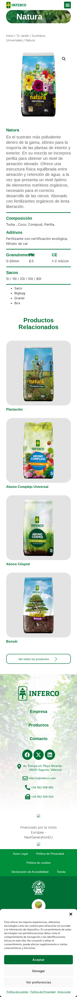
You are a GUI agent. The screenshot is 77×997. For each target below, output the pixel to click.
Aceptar (38, 960)
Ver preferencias (38, 982)
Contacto (38, 738)
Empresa (38, 711)
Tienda (61, 871)
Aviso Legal (64, 991)
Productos (39, 725)
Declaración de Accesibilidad (29, 871)
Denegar (38, 971)
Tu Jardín (22, 36)
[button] (71, 914)
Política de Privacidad (42, 991)
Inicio (10, 36)
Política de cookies (17, 991)
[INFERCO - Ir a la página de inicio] (16, 5)
